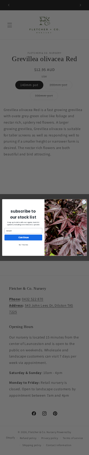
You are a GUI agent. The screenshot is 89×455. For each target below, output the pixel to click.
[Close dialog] (84, 202)
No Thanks (23, 244)
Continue (23, 237)
